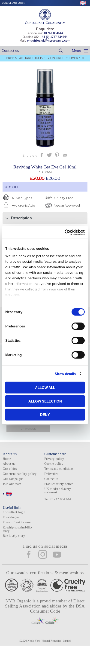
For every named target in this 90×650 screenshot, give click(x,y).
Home (7, 459)
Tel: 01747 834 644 (57, 499)
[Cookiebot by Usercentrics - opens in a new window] (65, 232)
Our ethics (10, 468)
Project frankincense (16, 522)
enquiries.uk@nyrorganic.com (48, 40)
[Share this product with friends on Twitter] (49, 156)
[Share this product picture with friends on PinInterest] (57, 156)
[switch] (78, 326)
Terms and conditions (58, 468)
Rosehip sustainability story (18, 529)
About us (9, 463)
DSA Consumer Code (57, 608)
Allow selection (45, 401)
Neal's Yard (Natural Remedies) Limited (49, 640)
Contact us (10, 50)
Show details (65, 373)
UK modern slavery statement (57, 490)
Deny (45, 415)
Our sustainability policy (19, 474)
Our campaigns (13, 479)
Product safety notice (58, 484)
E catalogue (11, 517)
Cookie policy (53, 463)
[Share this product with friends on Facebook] (41, 156)
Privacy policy (54, 459)
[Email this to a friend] (64, 156)
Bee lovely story (14, 535)
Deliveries (51, 474)
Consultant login (13, 3)
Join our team (12, 484)
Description (21, 218)
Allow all (45, 388)
